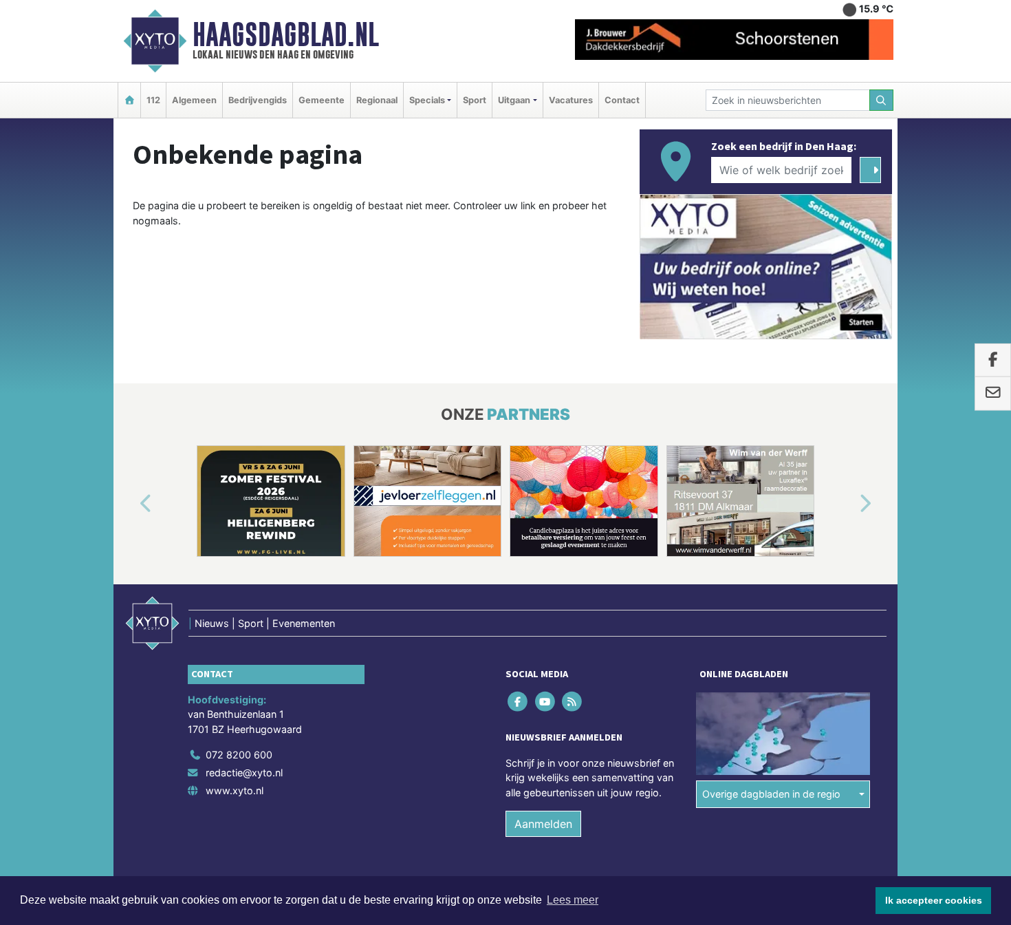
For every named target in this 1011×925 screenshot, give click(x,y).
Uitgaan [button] (514, 100)
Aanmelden (543, 824)
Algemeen (194, 100)
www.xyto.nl (234, 790)
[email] (992, 393)
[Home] (129, 100)
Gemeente (321, 100)
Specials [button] (427, 100)
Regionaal (377, 100)
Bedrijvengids (257, 100)
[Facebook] (519, 701)
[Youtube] (545, 701)
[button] (129, 504)
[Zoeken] (881, 100)
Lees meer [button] (572, 900)
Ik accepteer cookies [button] (933, 900)
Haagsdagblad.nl (286, 34)
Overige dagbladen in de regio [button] (771, 794)
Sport (474, 100)
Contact (622, 100)
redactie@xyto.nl (244, 772)
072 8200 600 (239, 755)
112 (153, 100)
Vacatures (571, 100)
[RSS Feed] (572, 701)
